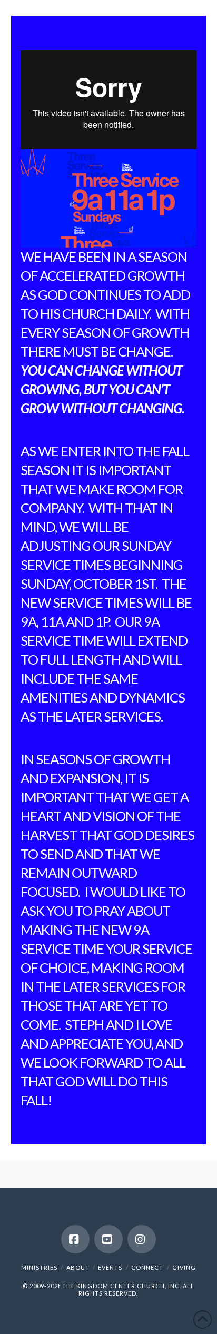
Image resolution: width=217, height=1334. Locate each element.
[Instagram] (141, 1239)
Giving (184, 1267)
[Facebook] (75, 1239)
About (78, 1267)
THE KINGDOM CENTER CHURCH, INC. (121, 1285)
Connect (147, 1267)
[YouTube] (108, 1239)
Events (110, 1267)
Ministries (39, 1267)
